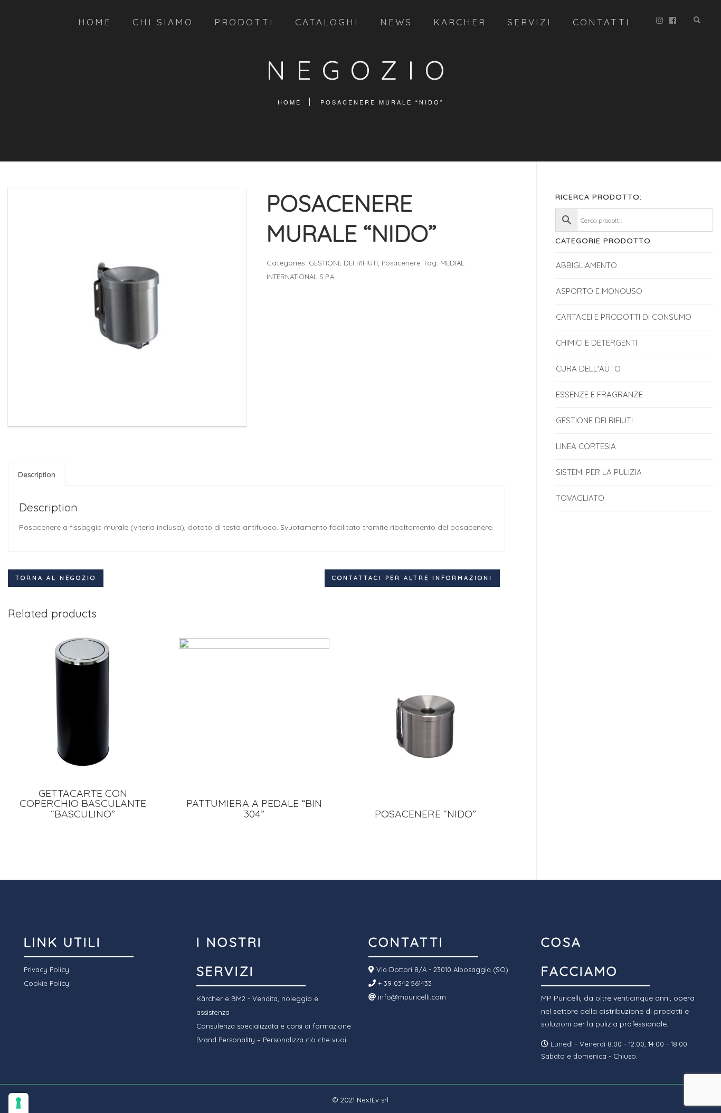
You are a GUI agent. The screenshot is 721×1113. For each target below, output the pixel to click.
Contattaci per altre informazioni (412, 578)
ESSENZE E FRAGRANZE (599, 394)
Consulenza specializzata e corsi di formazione (273, 1026)
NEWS (396, 21)
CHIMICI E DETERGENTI (596, 343)
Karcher (459, 21)
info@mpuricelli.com (411, 997)
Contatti (601, 21)
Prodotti (244, 21)
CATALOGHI (327, 21)
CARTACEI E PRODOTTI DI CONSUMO (623, 317)
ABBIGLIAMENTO (586, 265)
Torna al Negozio (55, 578)
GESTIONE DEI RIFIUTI (343, 263)
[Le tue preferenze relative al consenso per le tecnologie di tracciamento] (18, 1103)
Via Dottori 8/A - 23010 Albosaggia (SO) (441, 969)
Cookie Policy (46, 983)
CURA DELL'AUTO (588, 369)
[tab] (36, 474)
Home (94, 21)
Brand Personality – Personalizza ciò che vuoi (271, 1039)
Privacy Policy (46, 969)
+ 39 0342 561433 (404, 983)
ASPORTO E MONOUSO (599, 291)
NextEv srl (372, 1100)
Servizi (529, 21)
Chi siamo (162, 21)
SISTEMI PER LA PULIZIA (599, 472)
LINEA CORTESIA (586, 446)
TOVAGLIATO (580, 498)
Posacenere (401, 263)
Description (36, 474)
